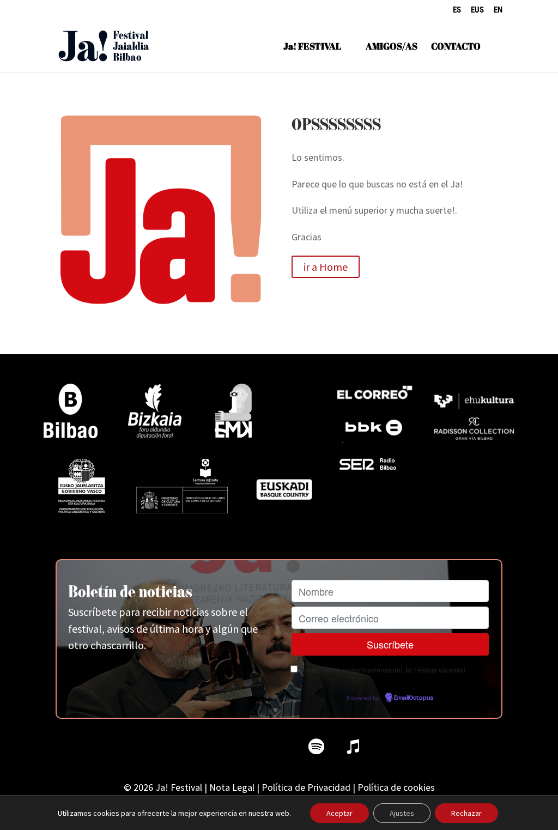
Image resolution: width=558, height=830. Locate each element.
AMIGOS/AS (391, 47)
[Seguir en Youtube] (279, 746)
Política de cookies (396, 787)
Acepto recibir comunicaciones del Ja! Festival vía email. (383, 669)
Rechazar (466, 813)
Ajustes (402, 813)
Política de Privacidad (306, 787)
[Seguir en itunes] (353, 746)
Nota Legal (231, 787)
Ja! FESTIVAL (312, 47)
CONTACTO (456, 47)
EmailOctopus (413, 698)
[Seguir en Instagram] (242, 746)
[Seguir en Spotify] (316, 746)
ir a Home (326, 267)
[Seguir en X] (205, 746)
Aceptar (339, 813)
